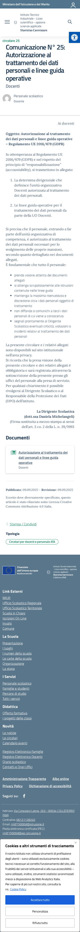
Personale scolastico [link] (17, 683)
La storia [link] (9, 668)
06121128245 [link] (25, 819)
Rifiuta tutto (40, 923)
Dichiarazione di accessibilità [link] (50, 786)
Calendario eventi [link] (15, 743)
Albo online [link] (60, 778)
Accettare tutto (40, 900)
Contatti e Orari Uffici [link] (17, 766)
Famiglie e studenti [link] (16, 688)
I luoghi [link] (8, 648)
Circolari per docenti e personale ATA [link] (32, 541)
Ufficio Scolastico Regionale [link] (22, 602)
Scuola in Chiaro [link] (14, 613)
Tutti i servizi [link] (11, 698)
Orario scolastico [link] (14, 761)
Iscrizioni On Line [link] (14, 618)
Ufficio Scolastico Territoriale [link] (22, 608)
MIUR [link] (6, 597)
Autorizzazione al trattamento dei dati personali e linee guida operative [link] (43, 457)
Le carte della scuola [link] (17, 658)
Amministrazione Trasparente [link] (24, 778)
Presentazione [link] (13, 643)
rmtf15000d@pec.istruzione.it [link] (22, 833)
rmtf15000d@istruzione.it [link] (27, 824)
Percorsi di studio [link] (14, 693)
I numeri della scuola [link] (17, 653)
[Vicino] (75, 842)
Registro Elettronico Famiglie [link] (23, 751)
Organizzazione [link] (13, 663)
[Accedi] (73, 4)
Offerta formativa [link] (15, 713)
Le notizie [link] (9, 732)
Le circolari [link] (10, 737)
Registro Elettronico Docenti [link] (22, 756)
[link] (74, 37)
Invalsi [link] (7, 623)
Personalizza (40, 911)
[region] (40, 885)
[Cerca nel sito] (70, 22)
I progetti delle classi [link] (17, 718)
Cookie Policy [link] (18, 889)
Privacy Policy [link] (13, 786)
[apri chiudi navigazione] (7, 22)
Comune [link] (8, 628)
